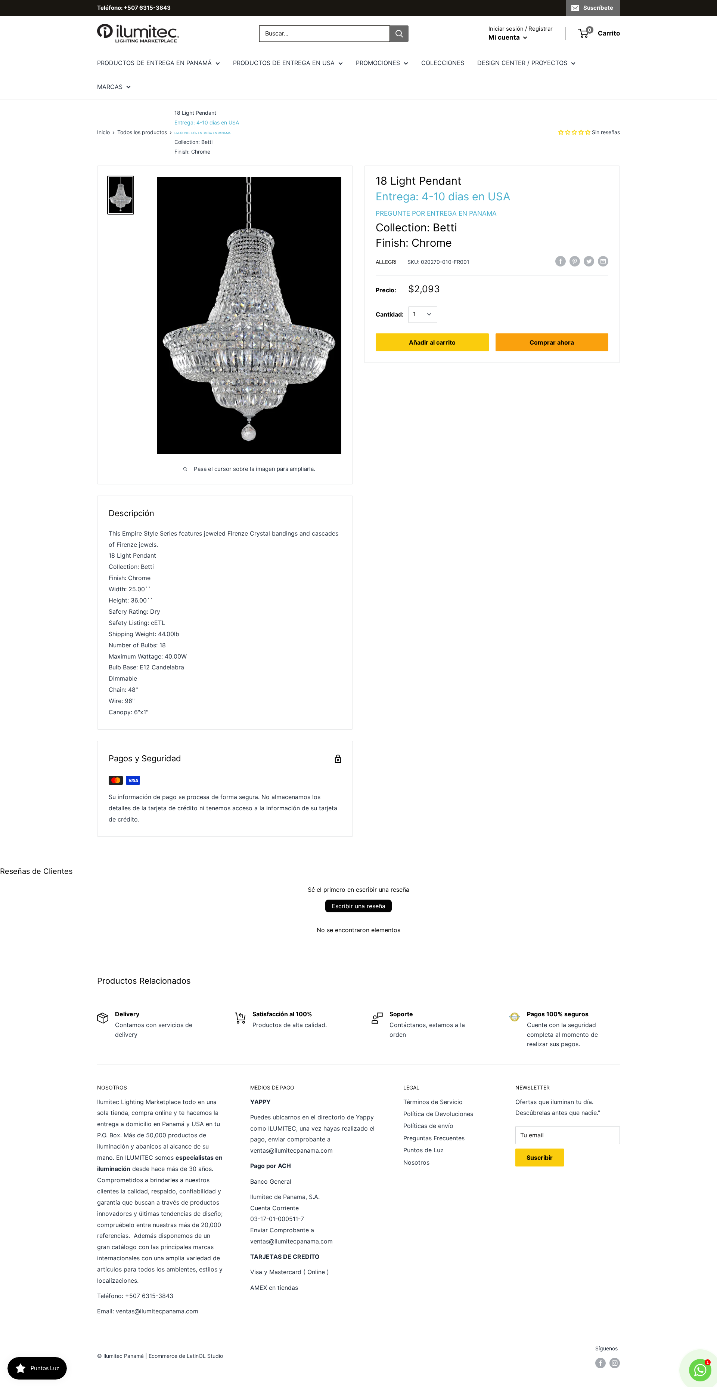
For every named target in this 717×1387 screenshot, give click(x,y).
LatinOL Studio (205, 1356)
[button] (574, 132)
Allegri (386, 261)
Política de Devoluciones (438, 1114)
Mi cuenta (504, 37)
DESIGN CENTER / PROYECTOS (522, 63)
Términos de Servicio (433, 1102)
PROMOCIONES (378, 63)
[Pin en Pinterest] (574, 260)
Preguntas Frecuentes (434, 1138)
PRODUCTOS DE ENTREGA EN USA (284, 63)
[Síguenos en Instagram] (614, 1363)
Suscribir (540, 1157)
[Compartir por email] (603, 260)
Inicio (103, 132)
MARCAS (109, 86)
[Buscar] (399, 33)
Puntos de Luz (423, 1150)
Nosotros (416, 1162)
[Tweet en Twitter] (589, 260)
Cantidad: (390, 314)
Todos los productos (142, 132)
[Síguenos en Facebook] (600, 1363)
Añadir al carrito (432, 342)
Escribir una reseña (358, 906)
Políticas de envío (428, 1125)
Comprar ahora (552, 342)
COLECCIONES (442, 63)
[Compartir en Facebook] (560, 260)
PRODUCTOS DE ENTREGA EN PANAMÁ (154, 63)
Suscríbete (598, 7)
